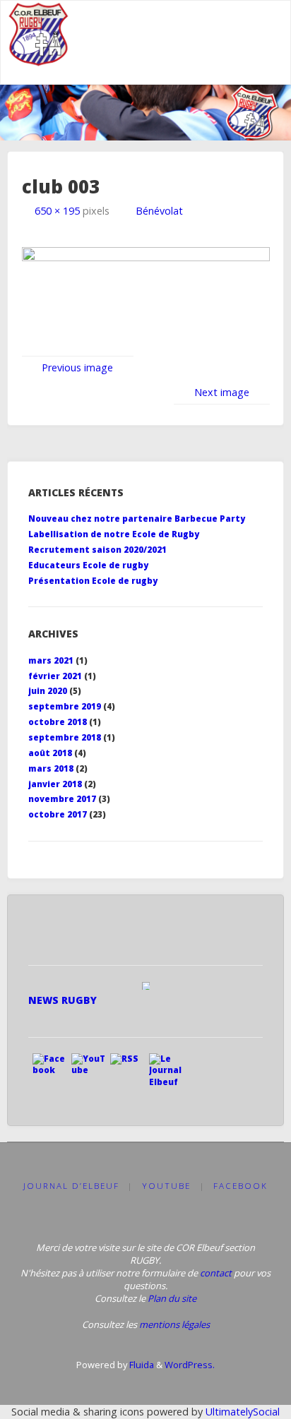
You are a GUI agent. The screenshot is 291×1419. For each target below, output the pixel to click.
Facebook (240, 1185)
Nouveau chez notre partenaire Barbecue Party (136, 518)
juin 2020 (47, 690)
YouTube (166, 1185)
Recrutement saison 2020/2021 (97, 549)
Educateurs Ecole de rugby (88, 565)
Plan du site (172, 1298)
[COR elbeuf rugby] (39, 34)
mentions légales (174, 1324)
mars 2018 (50, 768)
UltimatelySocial (243, 1411)
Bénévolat (159, 210)
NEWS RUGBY (62, 1000)
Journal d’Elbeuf (71, 1185)
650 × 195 (59, 210)
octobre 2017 (57, 814)
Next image (221, 392)
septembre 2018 (64, 737)
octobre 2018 (57, 722)
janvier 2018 (55, 784)
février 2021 (55, 676)
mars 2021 (50, 660)
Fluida (140, 1364)
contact (216, 1273)
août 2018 (50, 753)
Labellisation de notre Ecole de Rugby (113, 534)
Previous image (77, 367)
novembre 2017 (62, 799)
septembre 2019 (64, 706)
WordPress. (190, 1364)
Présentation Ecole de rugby (93, 580)
